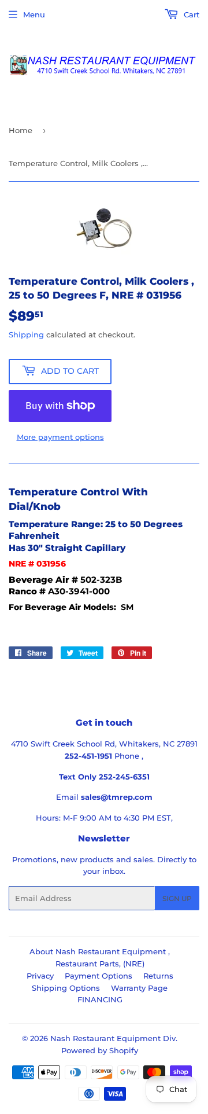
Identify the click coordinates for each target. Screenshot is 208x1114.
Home (20, 130)
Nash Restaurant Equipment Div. (113, 1038)
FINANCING (99, 999)
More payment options (60, 437)
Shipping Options (66, 987)
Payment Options (98, 975)
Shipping (26, 334)
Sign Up (177, 898)
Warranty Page (139, 987)
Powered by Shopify (99, 1050)
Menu (34, 14)
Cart (190, 14)
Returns (158, 975)
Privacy (40, 975)
